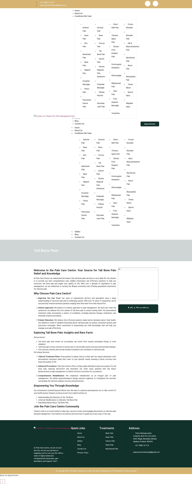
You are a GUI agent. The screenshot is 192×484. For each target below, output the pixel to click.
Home (77, 128)
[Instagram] (155, 3)
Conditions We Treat (83, 133)
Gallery (77, 232)
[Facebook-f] (147, 3)
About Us (78, 130)
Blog (76, 234)
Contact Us (79, 237)
